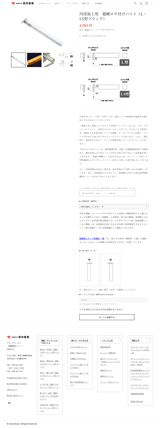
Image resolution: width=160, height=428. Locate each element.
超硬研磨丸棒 (105, 347)
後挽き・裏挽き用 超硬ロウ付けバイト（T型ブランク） (50, 364)
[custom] (9, 403)
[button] (135, 3)
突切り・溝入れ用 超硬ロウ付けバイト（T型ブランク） (50, 376)
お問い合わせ (12, 389)
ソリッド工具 (107, 340)
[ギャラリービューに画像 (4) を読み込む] (66, 60)
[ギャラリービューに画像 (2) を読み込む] (34, 60)
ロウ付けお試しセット (78, 347)
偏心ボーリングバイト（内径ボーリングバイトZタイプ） (110, 361)
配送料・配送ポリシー (15, 395)
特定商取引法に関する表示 (17, 378)
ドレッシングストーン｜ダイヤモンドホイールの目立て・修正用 (139, 361)
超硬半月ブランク (107, 376)
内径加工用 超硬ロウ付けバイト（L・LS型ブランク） (49, 408)
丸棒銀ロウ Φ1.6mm (78, 358)
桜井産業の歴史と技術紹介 (17, 384)
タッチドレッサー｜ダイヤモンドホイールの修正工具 (139, 350)
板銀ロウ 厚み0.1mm (78, 353)
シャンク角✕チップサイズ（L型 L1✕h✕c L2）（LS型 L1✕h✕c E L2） (107, 188)
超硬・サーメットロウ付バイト (49, 341)
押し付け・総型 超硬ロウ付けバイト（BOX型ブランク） (49, 396)
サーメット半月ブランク (109, 382)
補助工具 (135, 340)
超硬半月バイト (106, 370)
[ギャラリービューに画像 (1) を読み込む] (18, 60)
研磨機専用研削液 (137, 394)
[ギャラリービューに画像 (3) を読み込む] (50, 60)
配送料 (87, 30)
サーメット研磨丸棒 (107, 353)
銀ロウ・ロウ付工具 (79, 340)
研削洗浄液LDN (136, 401)
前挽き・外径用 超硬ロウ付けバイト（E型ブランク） (50, 352)
